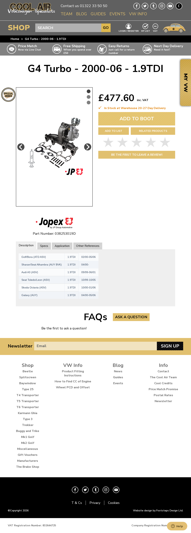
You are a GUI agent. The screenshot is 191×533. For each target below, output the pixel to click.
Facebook (136, 6)
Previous (20, 146)
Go (106, 27)
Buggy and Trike (27, 431)
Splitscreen (27, 377)
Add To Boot (137, 118)
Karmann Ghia (27, 413)
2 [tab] (88, 97)
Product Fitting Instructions (73, 373)
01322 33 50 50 (93, 5)
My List (145, 30)
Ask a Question (131, 317)
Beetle (28, 371)
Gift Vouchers (27, 455)
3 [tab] (88, 102)
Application (62, 246)
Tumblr (153, 6)
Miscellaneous (27, 449)
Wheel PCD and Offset (73, 387)
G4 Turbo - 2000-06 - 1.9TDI (45, 39)
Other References (87, 246)
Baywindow (27, 383)
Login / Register (129, 30)
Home (15, 39)
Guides (98, 14)
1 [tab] (88, 91)
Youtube (170, 6)
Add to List (113, 131)
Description (26, 245)
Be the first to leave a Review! (136, 155)
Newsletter (20, 346)
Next (87, 146)
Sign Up (170, 346)
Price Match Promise (163, 389)
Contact (163, 371)
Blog (81, 14)
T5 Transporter (27, 401)
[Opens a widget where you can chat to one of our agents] (177, 526)
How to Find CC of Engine (73, 381)
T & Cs (76, 503)
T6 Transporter (27, 407)
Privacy (95, 503)
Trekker (27, 425)
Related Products (153, 131)
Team (66, 14)
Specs (44, 246)
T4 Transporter (27, 395)
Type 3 (28, 419)
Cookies (114, 503)
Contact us (70, 5)
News (118, 371)
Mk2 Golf (27, 443)
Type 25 (28, 389)
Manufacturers (27, 461)
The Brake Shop (27, 467)
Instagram (162, 6)
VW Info (138, 14)
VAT (155, 30)
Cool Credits (163, 383)
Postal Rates (163, 395)
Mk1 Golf (27, 437)
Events (117, 14)
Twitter (145, 6)
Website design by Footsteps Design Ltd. (158, 510)
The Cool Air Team (163, 377)
